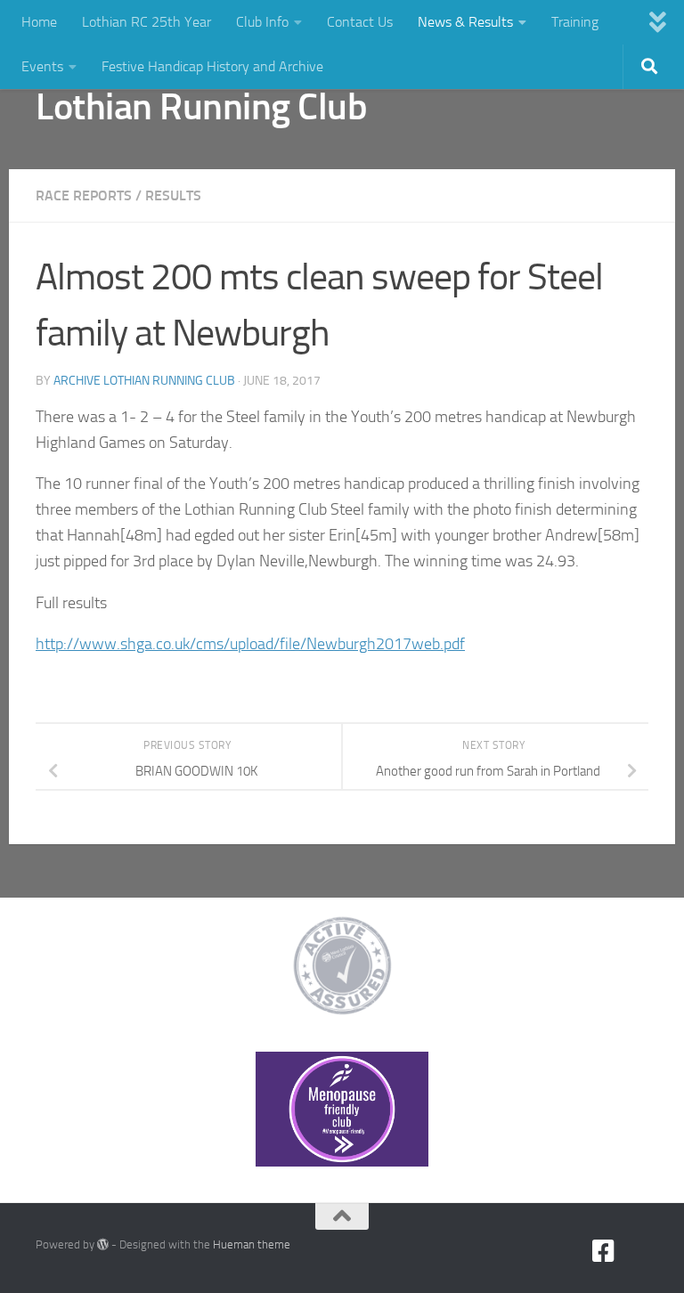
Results (173, 195)
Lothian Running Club (201, 107)
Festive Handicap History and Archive (212, 66)
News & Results (465, 21)
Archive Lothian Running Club (144, 380)
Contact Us (360, 21)
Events (42, 66)
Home (39, 21)
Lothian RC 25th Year (146, 21)
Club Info (262, 21)
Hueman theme (251, 1244)
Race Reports (84, 195)
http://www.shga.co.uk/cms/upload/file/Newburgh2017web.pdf (250, 644)
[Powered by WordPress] (103, 1244)
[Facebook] (603, 1251)
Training (574, 21)
